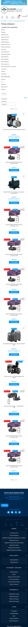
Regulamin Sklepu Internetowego (14, 550)
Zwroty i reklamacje (14, 535)
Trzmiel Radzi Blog (14, 613)
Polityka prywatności (14, 596)
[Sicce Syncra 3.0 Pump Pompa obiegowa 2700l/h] (14, 121)
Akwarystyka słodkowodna (19, 21)
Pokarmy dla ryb (4, 39)
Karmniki (3, 79)
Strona (12, 108)
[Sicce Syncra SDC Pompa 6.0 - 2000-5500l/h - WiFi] (14, 397)
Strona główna (4, 21)
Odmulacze (3, 73)
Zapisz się (4, 505)
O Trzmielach (14, 611)
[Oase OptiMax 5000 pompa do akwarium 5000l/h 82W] (14, 335)
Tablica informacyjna (14, 598)
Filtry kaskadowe (5, 61)
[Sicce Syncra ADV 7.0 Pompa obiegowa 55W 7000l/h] (14, 368)
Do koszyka (14, 140)
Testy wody (3, 49)
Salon (14, 616)
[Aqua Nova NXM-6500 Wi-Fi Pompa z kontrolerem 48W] (14, 427)
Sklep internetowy (13, 626)
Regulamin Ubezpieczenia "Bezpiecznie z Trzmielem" (14, 537)
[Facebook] (12, 512)
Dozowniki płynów (5, 51)
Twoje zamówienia (14, 559)
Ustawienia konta (14, 562)
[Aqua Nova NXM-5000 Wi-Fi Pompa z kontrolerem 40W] (14, 305)
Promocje (10, 21)
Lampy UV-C (4, 69)
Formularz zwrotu (14, 533)
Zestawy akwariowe (5, 44)
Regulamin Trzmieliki (14, 545)
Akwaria (3, 29)
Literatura (3, 89)
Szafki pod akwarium (5, 47)
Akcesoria (3, 84)
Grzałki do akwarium (5, 54)
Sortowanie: (3, 101)
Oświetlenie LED (4, 34)
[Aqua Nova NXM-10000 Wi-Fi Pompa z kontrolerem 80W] (14, 246)
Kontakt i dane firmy (14, 618)
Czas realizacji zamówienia (14, 581)
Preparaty (3, 32)
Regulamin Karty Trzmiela (14, 547)
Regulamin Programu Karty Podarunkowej (14, 542)
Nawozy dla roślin (5, 37)
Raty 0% (14, 574)
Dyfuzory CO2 (4, 86)
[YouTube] (8, 512)
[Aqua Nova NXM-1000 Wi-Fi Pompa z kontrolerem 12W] (14, 216)
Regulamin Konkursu (14, 540)
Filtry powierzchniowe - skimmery (8, 66)
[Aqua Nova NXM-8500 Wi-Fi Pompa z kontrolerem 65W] (14, 457)
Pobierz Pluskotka (13, 620)
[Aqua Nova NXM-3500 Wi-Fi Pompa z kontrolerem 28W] (14, 275)
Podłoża (3, 71)
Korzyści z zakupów (14, 584)
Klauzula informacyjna (14, 601)
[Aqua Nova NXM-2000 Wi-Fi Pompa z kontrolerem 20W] (14, 153)
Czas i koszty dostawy (14, 579)
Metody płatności (14, 572)
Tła (2, 82)
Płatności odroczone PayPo (14, 576)
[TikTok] (19, 512)
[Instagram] (16, 512)
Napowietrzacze (4, 56)
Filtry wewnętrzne (5, 64)
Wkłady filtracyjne (5, 42)
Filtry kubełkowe (4, 59)
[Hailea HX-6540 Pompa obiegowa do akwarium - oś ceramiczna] (14, 183)
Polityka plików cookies (14, 594)
